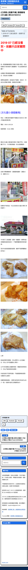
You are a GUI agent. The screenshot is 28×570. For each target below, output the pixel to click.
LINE (4, 25)
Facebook (10, 25)
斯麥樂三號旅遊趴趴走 (10, 1)
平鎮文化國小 (13, 430)
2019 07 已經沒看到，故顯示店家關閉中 (14, 35)
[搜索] (25, 7)
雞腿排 (3, 430)
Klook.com (5, 562)
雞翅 (7, 430)
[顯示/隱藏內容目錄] (24, 31)
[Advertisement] (14, 400)
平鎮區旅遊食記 (5, 18)
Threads (18, 25)
